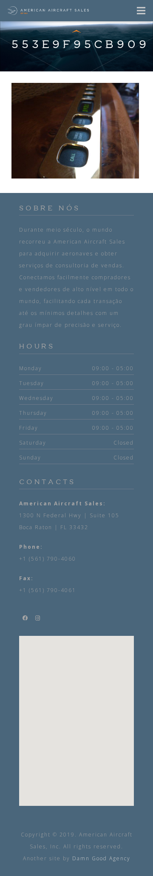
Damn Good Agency (101, 858)
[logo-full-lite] (48, 10)
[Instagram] (38, 618)
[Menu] (141, 10)
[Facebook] (25, 618)
